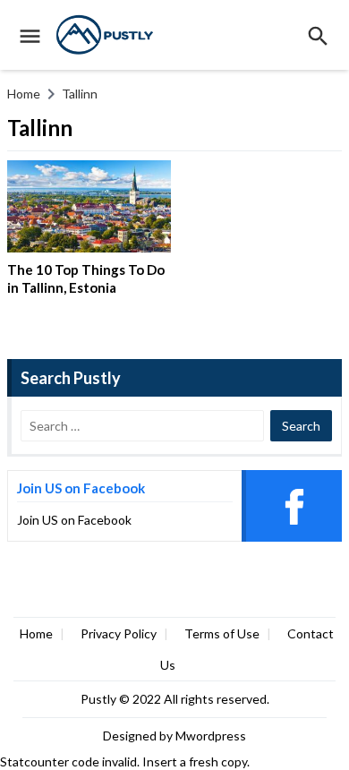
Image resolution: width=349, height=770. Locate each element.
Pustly (100, 698)
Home (36, 633)
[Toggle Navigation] (25, 35)
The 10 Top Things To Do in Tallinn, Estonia (86, 278)
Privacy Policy (119, 633)
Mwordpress (210, 735)
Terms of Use (222, 633)
